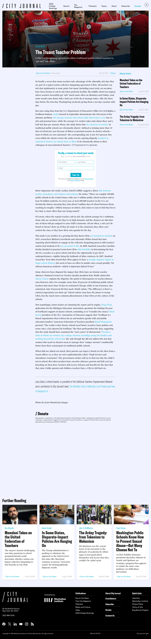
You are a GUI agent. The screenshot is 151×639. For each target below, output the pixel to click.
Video (78, 610)
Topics (104, 6)
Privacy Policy (89, 179)
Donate (138, 6)
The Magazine (78, 6)
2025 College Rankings (53, 6)
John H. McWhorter (86, 528)
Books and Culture (83, 607)
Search (66, 6)
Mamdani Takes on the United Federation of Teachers (131, 83)
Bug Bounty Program (140, 610)
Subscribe (125, 6)
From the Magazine (83, 601)
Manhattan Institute (140, 601)
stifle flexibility (84, 249)
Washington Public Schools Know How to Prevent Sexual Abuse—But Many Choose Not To (130, 541)
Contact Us (110, 615)
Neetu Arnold (46, 528)
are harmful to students (101, 235)
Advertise (136, 598)
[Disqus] (75, 459)
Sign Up (75, 175)
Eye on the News (12, 576)
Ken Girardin (9, 528)
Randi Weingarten (103, 321)
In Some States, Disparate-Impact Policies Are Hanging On (134, 102)
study (55, 113)
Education (56, 73)
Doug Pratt (106, 304)
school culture (42, 278)
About (114, 6)
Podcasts (93, 6)
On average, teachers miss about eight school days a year (79, 117)
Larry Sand (40, 46)
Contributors (110, 598)
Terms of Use (137, 607)
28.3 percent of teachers (97, 124)
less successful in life (69, 245)
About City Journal (113, 593)
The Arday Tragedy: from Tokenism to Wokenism (132, 118)
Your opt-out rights (143, 633)
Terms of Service (75, 180)
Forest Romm (121, 528)
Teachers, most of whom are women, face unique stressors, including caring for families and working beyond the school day (73, 335)
